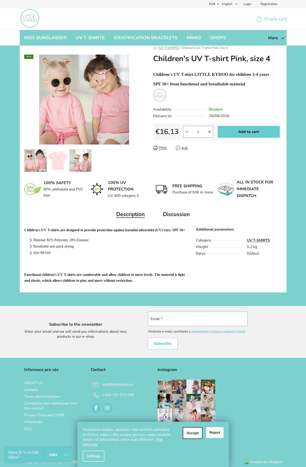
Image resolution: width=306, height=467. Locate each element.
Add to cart (249, 131)
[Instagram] (107, 408)
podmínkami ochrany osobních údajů (218, 331)
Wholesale (33, 421)
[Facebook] (96, 408)
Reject (215, 432)
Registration (268, 4)
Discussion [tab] (176, 214)
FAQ (27, 428)
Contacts (31, 389)
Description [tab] (130, 214)
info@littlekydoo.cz (117, 384)
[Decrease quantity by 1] (186, 131)
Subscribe (162, 343)
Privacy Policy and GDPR (44, 415)
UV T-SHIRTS (258, 240)
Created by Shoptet (266, 462)
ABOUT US (33, 382)
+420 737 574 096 (118, 394)
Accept (193, 433)
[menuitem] (45, 38)
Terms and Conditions (42, 396)
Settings (94, 456)
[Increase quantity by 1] (209, 131)
